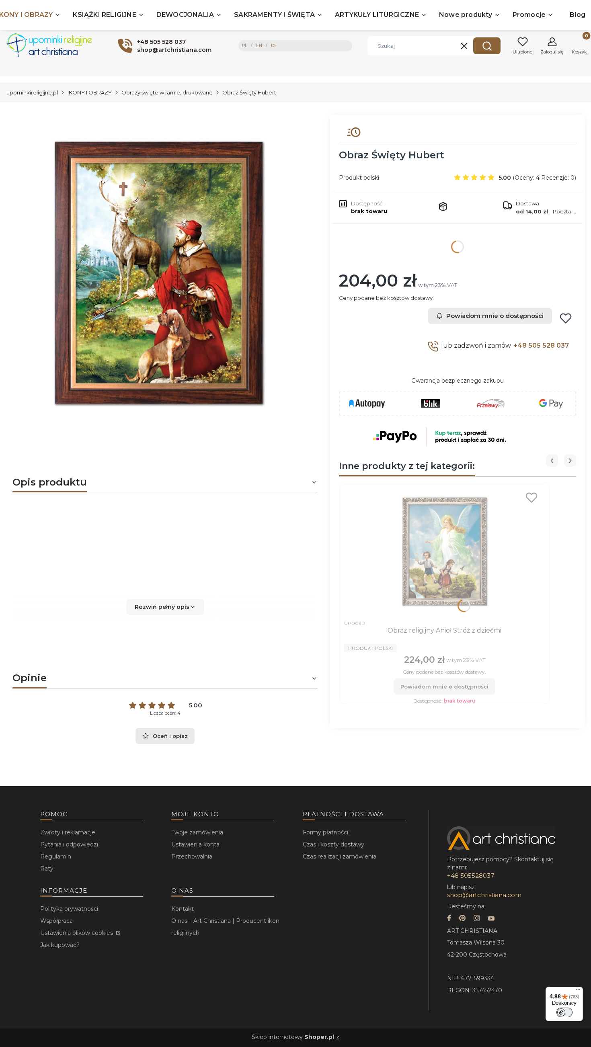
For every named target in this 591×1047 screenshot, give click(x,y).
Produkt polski (359, 177)
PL (244, 45)
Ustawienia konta (195, 844)
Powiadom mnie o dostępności (495, 316)
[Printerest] (462, 919)
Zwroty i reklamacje (67, 832)
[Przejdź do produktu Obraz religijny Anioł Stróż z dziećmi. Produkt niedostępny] (444, 551)
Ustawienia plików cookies (77, 932)
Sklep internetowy (293, 1037)
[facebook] (449, 919)
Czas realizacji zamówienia (339, 856)
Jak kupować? (60, 945)
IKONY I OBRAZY (90, 92)
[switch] (564, 1012)
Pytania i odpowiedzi (69, 844)
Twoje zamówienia (197, 832)
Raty (46, 868)
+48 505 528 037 (541, 345)
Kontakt (182, 908)
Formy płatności (325, 832)
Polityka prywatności (69, 908)
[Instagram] (477, 919)
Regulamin (55, 856)
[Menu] (578, 991)
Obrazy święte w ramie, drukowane (167, 92)
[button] (487, 45)
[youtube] (491, 919)
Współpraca (56, 920)
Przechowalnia (191, 856)
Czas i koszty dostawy (333, 844)
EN (259, 45)
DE (274, 45)
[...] (158, 273)
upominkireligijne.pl (32, 92)
